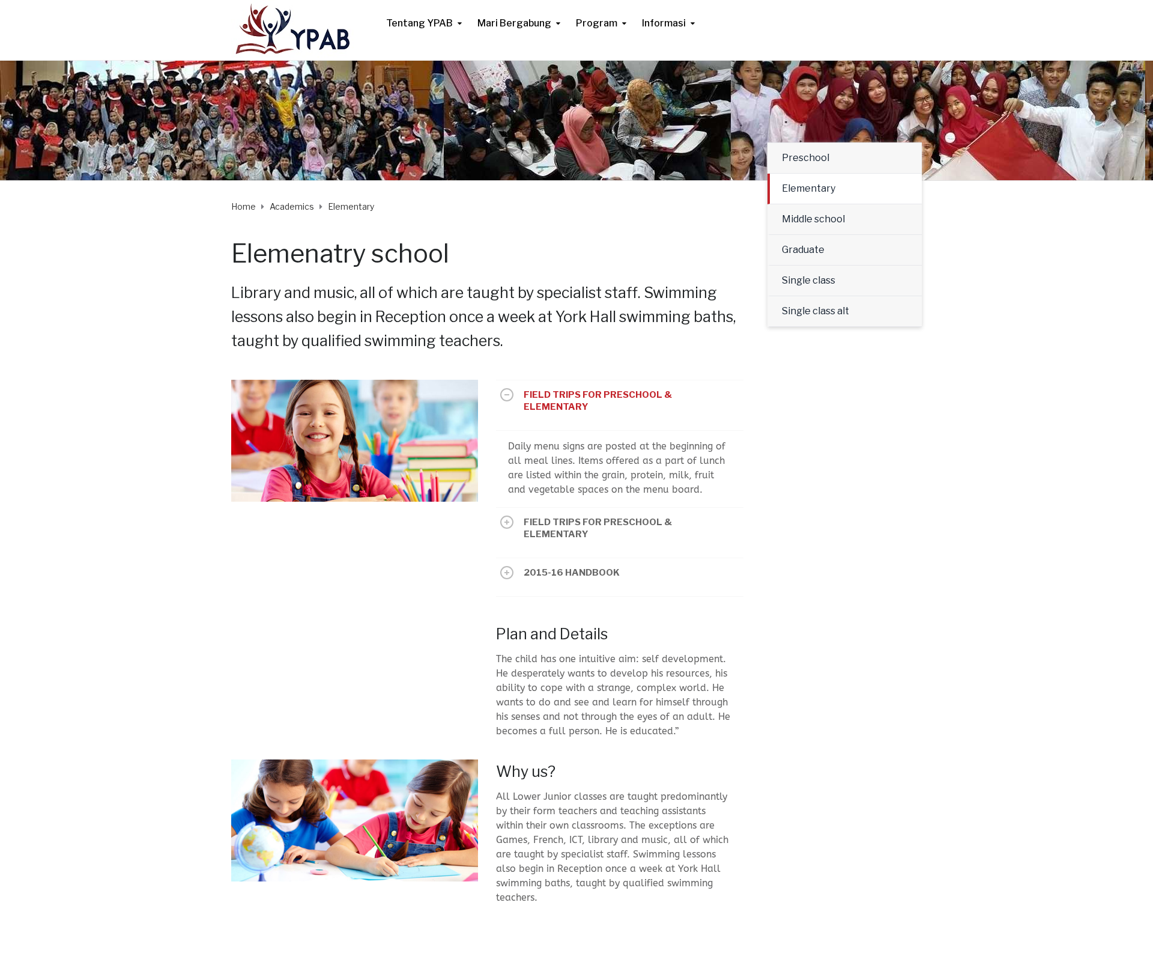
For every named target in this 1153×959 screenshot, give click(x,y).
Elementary (808, 188)
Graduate (803, 249)
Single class (808, 280)
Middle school (813, 219)
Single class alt (815, 311)
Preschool (805, 157)
